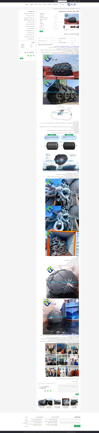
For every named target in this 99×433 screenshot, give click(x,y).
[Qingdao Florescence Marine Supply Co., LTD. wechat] (29, 56)
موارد (63, 4)
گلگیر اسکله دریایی (31, 24)
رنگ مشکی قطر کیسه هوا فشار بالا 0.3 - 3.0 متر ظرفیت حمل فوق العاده (35, 425)
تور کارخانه (44, 4)
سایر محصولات (31, 38)
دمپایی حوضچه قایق (73, 378)
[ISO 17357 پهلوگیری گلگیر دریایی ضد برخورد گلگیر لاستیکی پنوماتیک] (41, 402)
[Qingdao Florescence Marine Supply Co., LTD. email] (34, 56)
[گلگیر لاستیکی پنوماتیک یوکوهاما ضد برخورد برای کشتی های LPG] (49, 402)
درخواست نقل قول (72, 1)
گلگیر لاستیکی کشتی (30, 26)
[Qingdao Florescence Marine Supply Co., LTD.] (71, 4)
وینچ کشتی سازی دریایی (30, 36)
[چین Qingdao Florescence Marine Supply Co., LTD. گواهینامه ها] (23, 46)
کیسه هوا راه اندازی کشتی (29, 17)
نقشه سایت (26, 426)
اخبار (60, 4)
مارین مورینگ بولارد (31, 34)
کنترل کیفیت (49, 4)
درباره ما (40, 4)
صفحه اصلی (27, 4)
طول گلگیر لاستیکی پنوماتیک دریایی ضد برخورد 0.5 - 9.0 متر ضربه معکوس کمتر (57, 407)
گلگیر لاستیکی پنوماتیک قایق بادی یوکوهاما (74, 407)
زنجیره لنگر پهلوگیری (30, 30)
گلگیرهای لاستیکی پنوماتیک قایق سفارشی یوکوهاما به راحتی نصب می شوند (51, 425)
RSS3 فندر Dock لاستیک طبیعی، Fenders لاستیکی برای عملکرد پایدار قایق (51, 422)
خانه (79, 8)
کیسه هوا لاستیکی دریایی (30, 13)
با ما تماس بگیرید (55, 4)
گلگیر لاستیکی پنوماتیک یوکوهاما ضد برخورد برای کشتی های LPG (49, 407)
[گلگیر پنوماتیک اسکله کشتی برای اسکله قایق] (71, 19)
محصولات (31, 4)
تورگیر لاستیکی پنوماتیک (66, 378)
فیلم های (36, 4)
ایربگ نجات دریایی (31, 15)
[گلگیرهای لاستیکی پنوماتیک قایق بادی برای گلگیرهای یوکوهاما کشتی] (65, 402)
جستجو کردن (55, 1)
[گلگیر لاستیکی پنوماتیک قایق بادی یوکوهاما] (74, 402)
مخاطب (41, 31)
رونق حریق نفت (31, 32)
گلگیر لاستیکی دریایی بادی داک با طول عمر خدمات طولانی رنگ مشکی (50, 419)
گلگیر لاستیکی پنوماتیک (70, 8)
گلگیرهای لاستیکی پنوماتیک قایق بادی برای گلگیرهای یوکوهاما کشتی (65, 407)
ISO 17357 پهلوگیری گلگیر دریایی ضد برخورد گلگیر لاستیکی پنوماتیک (42, 407)
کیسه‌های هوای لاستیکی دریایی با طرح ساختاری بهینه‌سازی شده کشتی (36, 419)
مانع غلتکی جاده (31, 28)
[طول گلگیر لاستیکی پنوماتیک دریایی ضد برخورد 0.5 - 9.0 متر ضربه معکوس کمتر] (57, 402)
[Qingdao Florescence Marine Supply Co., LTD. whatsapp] (31, 56)
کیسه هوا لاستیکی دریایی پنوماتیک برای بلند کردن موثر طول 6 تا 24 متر (35, 422)
